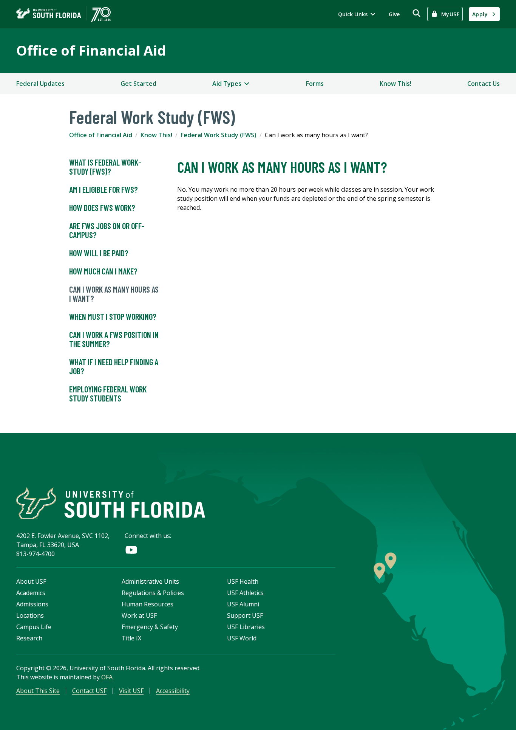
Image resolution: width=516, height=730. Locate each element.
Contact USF (89, 691)
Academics (30, 593)
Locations (30, 615)
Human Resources (147, 604)
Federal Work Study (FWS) (218, 135)
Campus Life (33, 627)
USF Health (242, 581)
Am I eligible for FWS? (103, 189)
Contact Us (483, 83)
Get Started (138, 83)
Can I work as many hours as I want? (114, 294)
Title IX (131, 638)
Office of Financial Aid (91, 50)
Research (29, 638)
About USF (31, 581)
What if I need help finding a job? (113, 366)
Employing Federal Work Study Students (108, 393)
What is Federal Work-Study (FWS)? (105, 167)
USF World (241, 638)
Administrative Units (150, 581)
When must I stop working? (112, 316)
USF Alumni (243, 604)
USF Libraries (246, 627)
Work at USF (139, 615)
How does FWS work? (102, 207)
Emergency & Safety (150, 627)
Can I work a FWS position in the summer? (114, 339)
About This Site (38, 691)
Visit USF (131, 691)
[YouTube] (131, 549)
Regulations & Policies (153, 593)
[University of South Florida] (110, 503)
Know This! (395, 83)
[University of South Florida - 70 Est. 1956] (63, 14)
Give (394, 14)
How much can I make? (103, 271)
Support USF (245, 615)
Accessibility (173, 691)
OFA (107, 677)
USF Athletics (245, 593)
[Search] (416, 13)
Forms (315, 83)
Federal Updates (40, 83)
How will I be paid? (98, 252)
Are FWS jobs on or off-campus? (106, 230)
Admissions (32, 604)
